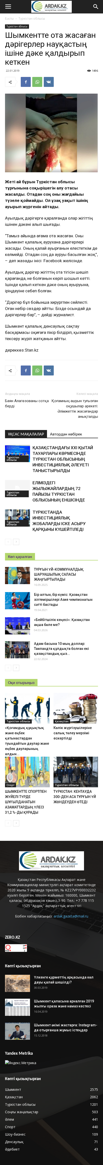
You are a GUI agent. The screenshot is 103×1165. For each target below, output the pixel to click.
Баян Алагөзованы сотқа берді (27, 403)
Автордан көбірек (66, 434)
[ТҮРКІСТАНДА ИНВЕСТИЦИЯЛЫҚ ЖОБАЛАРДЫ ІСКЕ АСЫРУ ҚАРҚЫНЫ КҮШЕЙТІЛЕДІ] (17, 518)
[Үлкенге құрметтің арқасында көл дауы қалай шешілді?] (17, 983)
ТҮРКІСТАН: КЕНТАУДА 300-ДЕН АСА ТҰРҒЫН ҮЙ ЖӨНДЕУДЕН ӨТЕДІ (75, 797)
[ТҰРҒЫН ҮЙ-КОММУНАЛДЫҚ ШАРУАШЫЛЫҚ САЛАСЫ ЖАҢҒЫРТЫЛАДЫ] (17, 575)
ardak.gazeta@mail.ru (71, 916)
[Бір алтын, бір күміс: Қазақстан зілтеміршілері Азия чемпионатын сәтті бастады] (17, 600)
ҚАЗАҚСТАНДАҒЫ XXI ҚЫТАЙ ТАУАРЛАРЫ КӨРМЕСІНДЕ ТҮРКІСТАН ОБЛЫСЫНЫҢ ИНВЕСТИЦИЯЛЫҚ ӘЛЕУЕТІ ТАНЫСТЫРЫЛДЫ (62, 459)
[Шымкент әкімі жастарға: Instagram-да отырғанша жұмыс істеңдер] (17, 1031)
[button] (96, 6)
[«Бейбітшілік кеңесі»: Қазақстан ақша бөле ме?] (17, 625)
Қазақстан (61, 721)
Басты (9, 18)
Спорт (10, 785)
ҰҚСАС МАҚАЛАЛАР (26, 434)
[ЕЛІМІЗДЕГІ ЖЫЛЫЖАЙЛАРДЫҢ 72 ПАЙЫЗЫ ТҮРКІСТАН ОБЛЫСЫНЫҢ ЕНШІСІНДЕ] (17, 488)
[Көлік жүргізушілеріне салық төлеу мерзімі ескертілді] (76, 708)
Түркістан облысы (31, 18)
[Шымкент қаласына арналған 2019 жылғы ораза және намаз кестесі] (17, 1007)
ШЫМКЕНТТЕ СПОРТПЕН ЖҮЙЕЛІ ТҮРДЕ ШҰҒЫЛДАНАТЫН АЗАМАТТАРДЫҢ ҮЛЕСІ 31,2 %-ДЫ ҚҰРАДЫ (25, 802)
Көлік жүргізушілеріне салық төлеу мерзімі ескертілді (73, 733)
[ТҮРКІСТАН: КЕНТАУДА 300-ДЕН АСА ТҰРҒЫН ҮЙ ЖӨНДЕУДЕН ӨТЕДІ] (76, 772)
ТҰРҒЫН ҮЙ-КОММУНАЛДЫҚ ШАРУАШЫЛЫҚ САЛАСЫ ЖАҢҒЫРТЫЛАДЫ (59, 574)
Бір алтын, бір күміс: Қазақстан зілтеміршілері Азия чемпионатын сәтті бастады (63, 600)
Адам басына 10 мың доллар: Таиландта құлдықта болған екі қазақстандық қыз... (61, 649)
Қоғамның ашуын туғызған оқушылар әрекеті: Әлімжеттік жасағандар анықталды (75, 409)
